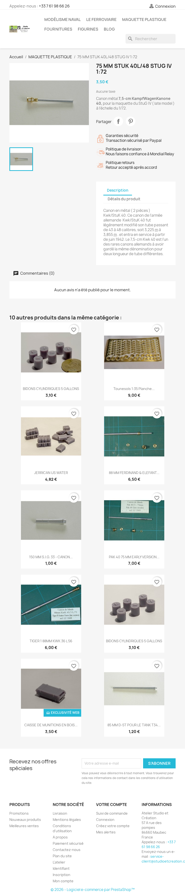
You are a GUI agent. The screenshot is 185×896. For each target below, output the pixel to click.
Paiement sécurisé (68, 843)
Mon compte (63, 881)
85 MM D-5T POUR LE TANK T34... (134, 725)
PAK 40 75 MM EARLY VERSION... (134, 557)
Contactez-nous (66, 849)
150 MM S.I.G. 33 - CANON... (51, 557)
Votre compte (111, 804)
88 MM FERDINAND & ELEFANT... (134, 472)
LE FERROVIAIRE (101, 19)
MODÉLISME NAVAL (62, 19)
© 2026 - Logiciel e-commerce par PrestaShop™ (93, 889)
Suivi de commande (112, 813)
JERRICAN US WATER (51, 472)
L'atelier (59, 862)
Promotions (19, 813)
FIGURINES (88, 29)
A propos (60, 837)
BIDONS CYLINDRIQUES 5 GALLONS (51, 388)
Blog (109, 29)
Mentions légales (67, 819)
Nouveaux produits (25, 819)
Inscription (61, 874)
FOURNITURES (58, 29)
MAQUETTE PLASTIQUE (144, 19)
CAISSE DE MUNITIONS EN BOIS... (51, 725)
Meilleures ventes (24, 826)
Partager (118, 121)
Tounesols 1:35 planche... (134, 388)
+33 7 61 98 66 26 (54, 6)
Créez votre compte (113, 826)
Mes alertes (106, 832)
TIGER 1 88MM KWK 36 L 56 (51, 641)
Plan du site (62, 856)
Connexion (105, 819)
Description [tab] (117, 190)
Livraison (60, 813)
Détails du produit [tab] (124, 198)
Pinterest (130, 121)
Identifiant (61, 868)
